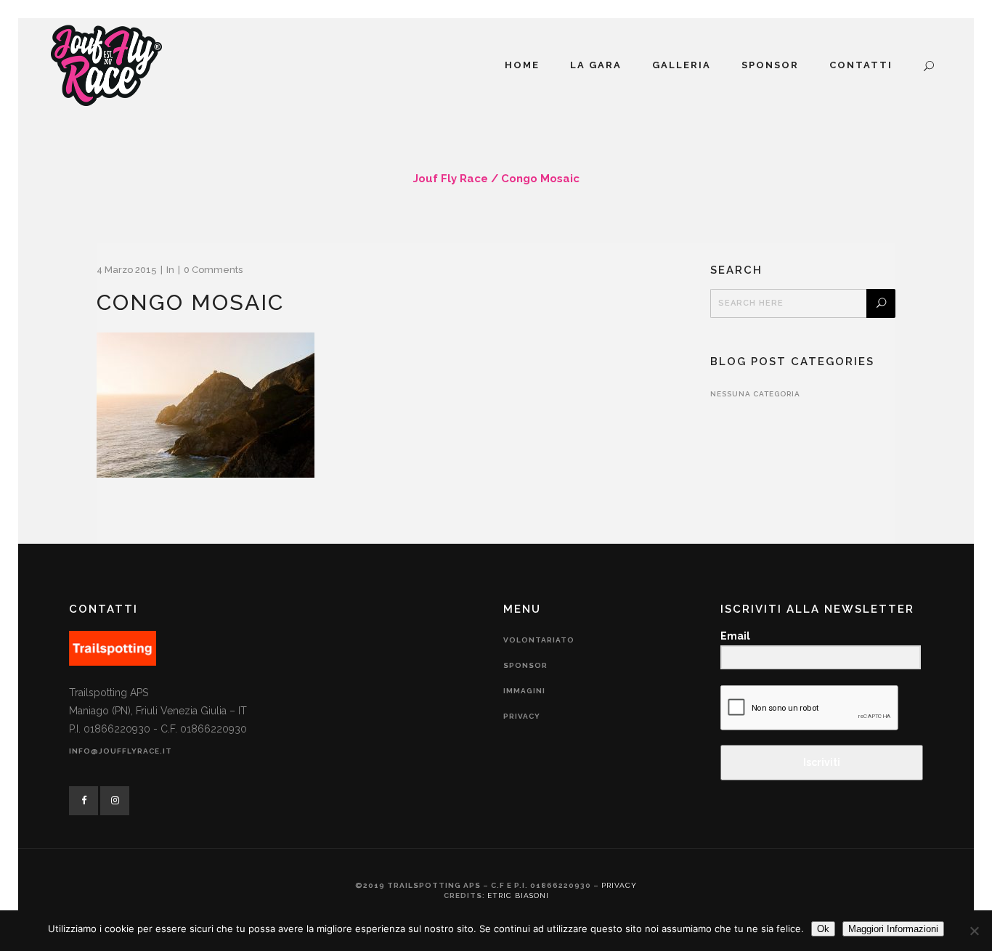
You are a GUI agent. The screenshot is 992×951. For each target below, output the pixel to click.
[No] (974, 930)
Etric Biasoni (518, 895)
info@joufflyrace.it (120, 751)
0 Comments (213, 269)
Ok (823, 928)
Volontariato (538, 640)
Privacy (521, 716)
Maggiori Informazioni (893, 928)
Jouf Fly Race (450, 178)
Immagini (524, 691)
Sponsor (525, 665)
